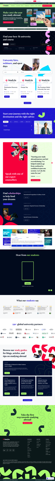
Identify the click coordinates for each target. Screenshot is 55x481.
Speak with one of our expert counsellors (14, 176)
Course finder (18, 5)
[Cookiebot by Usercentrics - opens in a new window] (38, 234)
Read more (7, 393)
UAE (28, 445)
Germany (29, 453)
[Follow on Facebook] (7, 450)
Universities (12, 44)
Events (36, 5)
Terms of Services (38, 479)
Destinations (13, 5)
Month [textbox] (5, 72)
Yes (34, 1)
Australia (16, 121)
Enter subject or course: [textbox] (8, 48)
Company (39, 5)
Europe (21, 121)
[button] (51, 163)
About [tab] (39, 237)
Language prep (27, 5)
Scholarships (38, 445)
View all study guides (27, 400)
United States (29, 450)
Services (22, 5)
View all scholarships (7, 204)
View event (7, 96)
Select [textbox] (34, 48)
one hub (24, 3)
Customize (27, 245)
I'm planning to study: (21, 47)
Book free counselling (46, 5)
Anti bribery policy (48, 442)
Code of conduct (48, 444)
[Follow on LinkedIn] (4, 450)
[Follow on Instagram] (13, 450)
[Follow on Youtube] (10, 450)
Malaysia (29, 455)
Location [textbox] (38, 72)
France (28, 452)
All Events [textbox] (22, 72)
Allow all (38, 245)
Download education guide (46, 44)
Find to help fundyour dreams (12, 196)
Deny (16, 245)
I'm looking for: (6, 47)
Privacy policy (44, 479)
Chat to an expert (7, 21)
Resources (32, 5)
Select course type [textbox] (22, 48)
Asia (11, 121)
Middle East (28, 121)
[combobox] (10, 48)
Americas (5, 121)
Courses (5, 44)
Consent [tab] (16, 237)
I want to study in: (35, 47)
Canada (29, 444)
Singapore (29, 456)
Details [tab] (27, 237)
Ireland (28, 447)
